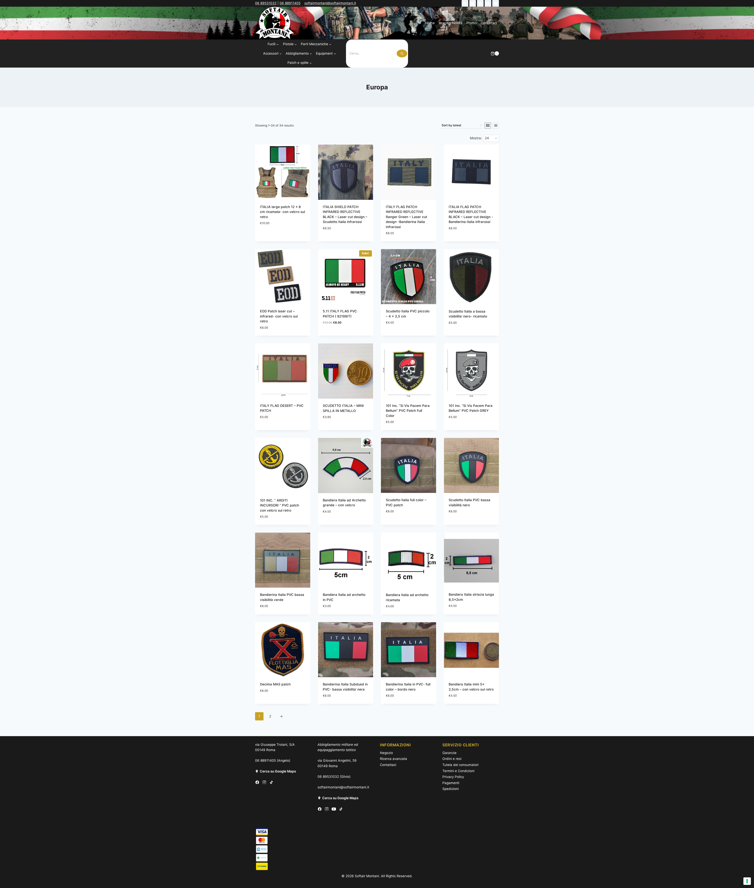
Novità (457, 23)
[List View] (496, 125)
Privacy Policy (453, 777)
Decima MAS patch (275, 684)
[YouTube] (495, 3)
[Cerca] (402, 53)
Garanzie (449, 753)
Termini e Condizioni (458, 771)
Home (430, 23)
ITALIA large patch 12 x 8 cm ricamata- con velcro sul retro (282, 212)
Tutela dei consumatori (460, 765)
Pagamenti (450, 783)
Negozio (386, 753)
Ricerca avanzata (393, 759)
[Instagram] (472, 3)
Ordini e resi (451, 759)
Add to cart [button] (270, 234)
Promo (471, 23)
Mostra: (476, 138)
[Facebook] (465, 3)
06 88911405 (290, 3)
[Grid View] (488, 125)
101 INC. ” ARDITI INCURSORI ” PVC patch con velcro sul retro (279, 505)
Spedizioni (450, 789)
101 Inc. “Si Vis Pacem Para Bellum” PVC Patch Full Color (408, 411)
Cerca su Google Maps (278, 771)
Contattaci (489, 23)
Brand (443, 23)
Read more (457, 334)
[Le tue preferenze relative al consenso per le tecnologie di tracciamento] (747, 881)
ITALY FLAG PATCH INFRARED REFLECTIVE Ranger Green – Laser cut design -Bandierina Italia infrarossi (406, 217)
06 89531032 (265, 3)
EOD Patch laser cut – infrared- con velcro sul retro (279, 316)
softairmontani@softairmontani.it (330, 3)
